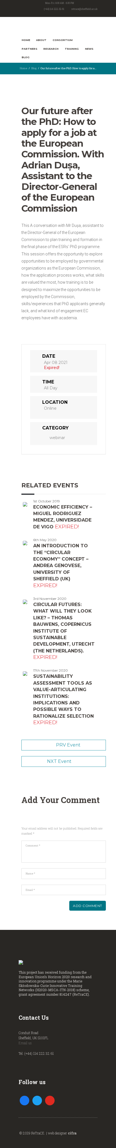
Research (51, 48)
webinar (57, 437)
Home (26, 40)
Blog (26, 57)
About (41, 40)
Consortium (63, 40)
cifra (72, 1133)
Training (72, 48)
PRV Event (68, 745)
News (89, 48)
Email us (25, 1043)
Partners (29, 48)
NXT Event (59, 761)
